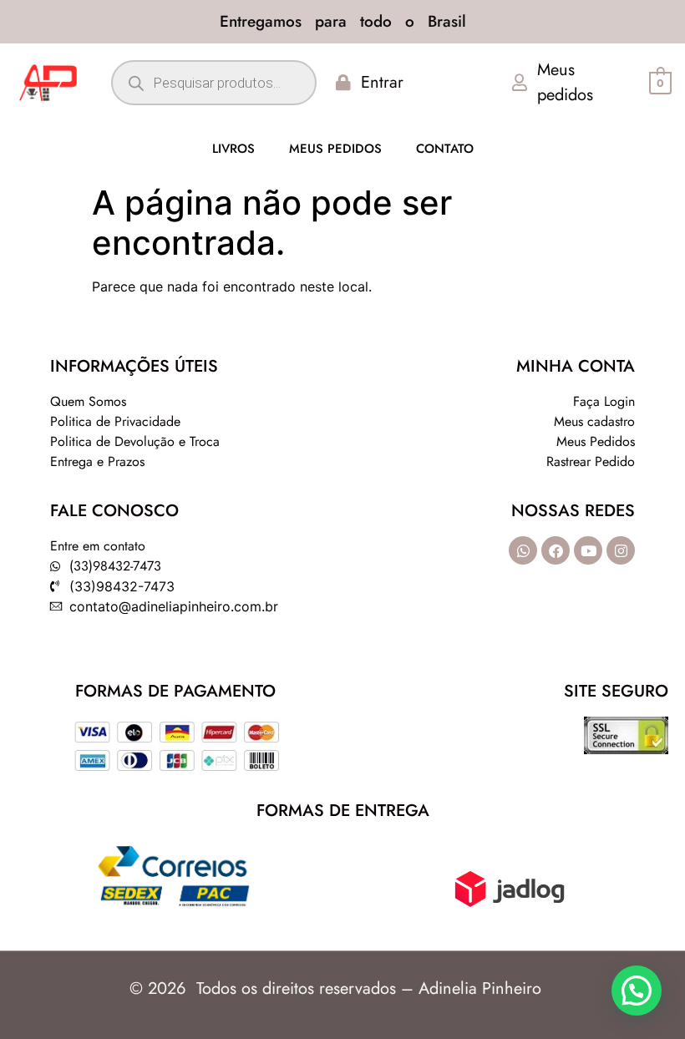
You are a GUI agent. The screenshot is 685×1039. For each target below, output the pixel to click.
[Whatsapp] (523, 550)
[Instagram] (620, 550)
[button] (636, 991)
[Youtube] (588, 550)
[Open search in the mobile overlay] (213, 83)
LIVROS (233, 148)
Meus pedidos (335, 148)
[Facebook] (555, 550)
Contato (445, 148)
